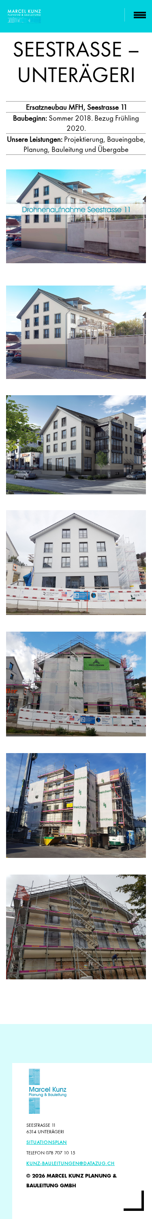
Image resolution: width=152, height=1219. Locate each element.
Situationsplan (46, 1142)
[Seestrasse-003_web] (76, 684)
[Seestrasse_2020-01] (76, 562)
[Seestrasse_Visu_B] (76, 332)
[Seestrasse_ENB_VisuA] (76, 444)
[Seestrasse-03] (76, 805)
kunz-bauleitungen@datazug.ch (70, 1163)
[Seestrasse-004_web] (76, 927)
